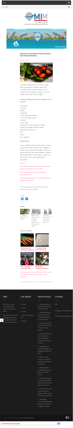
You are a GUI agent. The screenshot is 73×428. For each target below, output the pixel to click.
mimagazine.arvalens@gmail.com (64, 310)
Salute (24, 308)
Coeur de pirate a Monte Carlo (44, 282)
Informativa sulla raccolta (11, 423)
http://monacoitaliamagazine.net (64, 316)
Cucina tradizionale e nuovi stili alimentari (31, 272)
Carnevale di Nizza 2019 (27, 282)
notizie (44, 272)
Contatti (24, 321)
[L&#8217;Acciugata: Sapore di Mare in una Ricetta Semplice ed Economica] (47, 211)
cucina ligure (23, 274)
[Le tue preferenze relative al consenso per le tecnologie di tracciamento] (1, 320)
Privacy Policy (22, 418)
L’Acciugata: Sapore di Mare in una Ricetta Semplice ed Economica (47, 218)
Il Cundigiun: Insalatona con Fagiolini (24, 217)
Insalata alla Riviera (32, 274)
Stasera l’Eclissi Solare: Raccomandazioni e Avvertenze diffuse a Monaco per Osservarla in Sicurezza (45, 338)
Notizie (24, 311)
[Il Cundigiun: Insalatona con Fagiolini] (25, 211)
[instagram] (6, 7)
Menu (4, 3)
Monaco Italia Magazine (32, 189)
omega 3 (40, 274)
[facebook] (3, 7)
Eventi (24, 304)
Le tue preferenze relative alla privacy (39, 423)
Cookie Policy (29, 418)
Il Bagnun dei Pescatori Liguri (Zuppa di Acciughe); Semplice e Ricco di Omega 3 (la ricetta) (35, 220)
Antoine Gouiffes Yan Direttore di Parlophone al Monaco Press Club (45, 306)
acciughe (49, 272)
